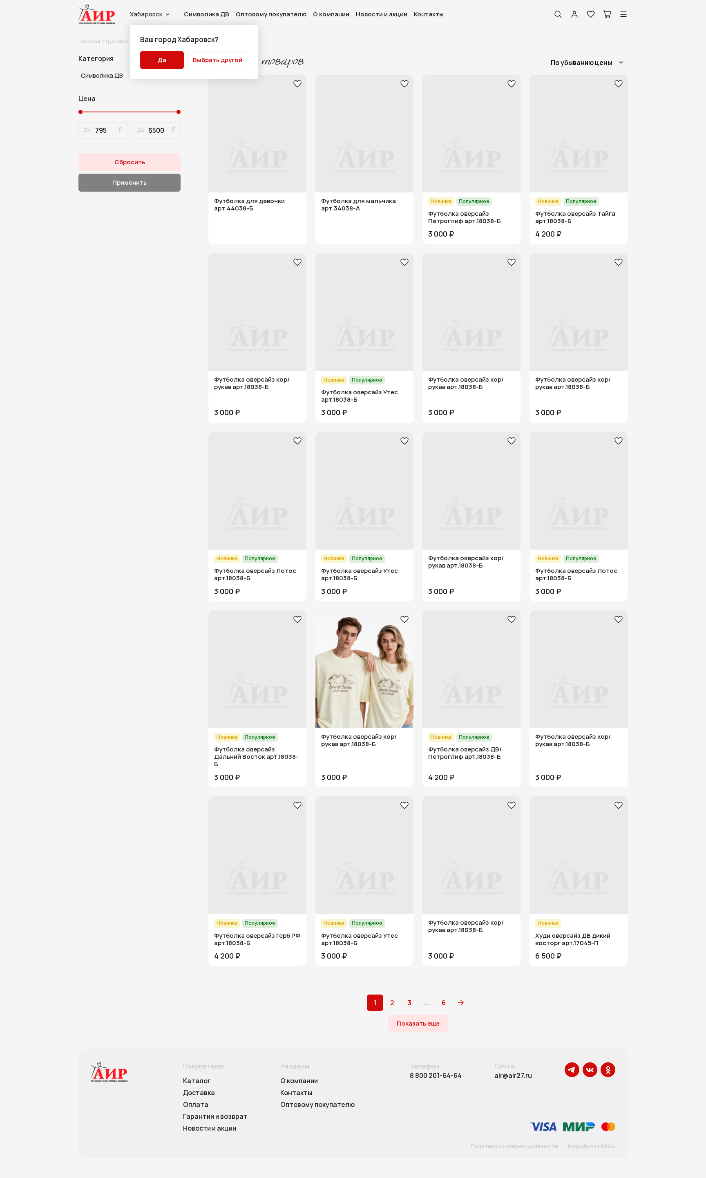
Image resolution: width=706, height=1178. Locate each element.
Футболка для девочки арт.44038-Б (249, 204)
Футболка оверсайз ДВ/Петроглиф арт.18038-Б (465, 753)
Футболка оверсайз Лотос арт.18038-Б (255, 574)
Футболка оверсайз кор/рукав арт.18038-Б (252, 383)
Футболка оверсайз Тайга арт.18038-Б (575, 217)
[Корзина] (607, 14)
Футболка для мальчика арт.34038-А (358, 204)
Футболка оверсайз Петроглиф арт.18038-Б (464, 217)
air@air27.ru (513, 1076)
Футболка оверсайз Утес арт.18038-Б (359, 396)
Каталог (197, 1081)
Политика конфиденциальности (514, 1146)
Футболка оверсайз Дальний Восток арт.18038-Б (256, 757)
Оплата (195, 1105)
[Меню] (623, 14)
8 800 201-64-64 (436, 1076)
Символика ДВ (206, 14)
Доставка (199, 1093)
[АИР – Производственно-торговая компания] (96, 14)
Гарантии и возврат (215, 1117)
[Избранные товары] (591, 14)
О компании (331, 14)
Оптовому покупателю (271, 14)
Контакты (429, 14)
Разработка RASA (591, 1146)
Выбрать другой (217, 60)
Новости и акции (381, 14)
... (426, 1002)
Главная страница (103, 41)
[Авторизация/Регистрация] (574, 14)
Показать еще (418, 1023)
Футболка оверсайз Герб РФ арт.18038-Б (257, 939)
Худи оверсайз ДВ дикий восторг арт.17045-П (572, 939)
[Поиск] (558, 14)
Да (162, 60)
